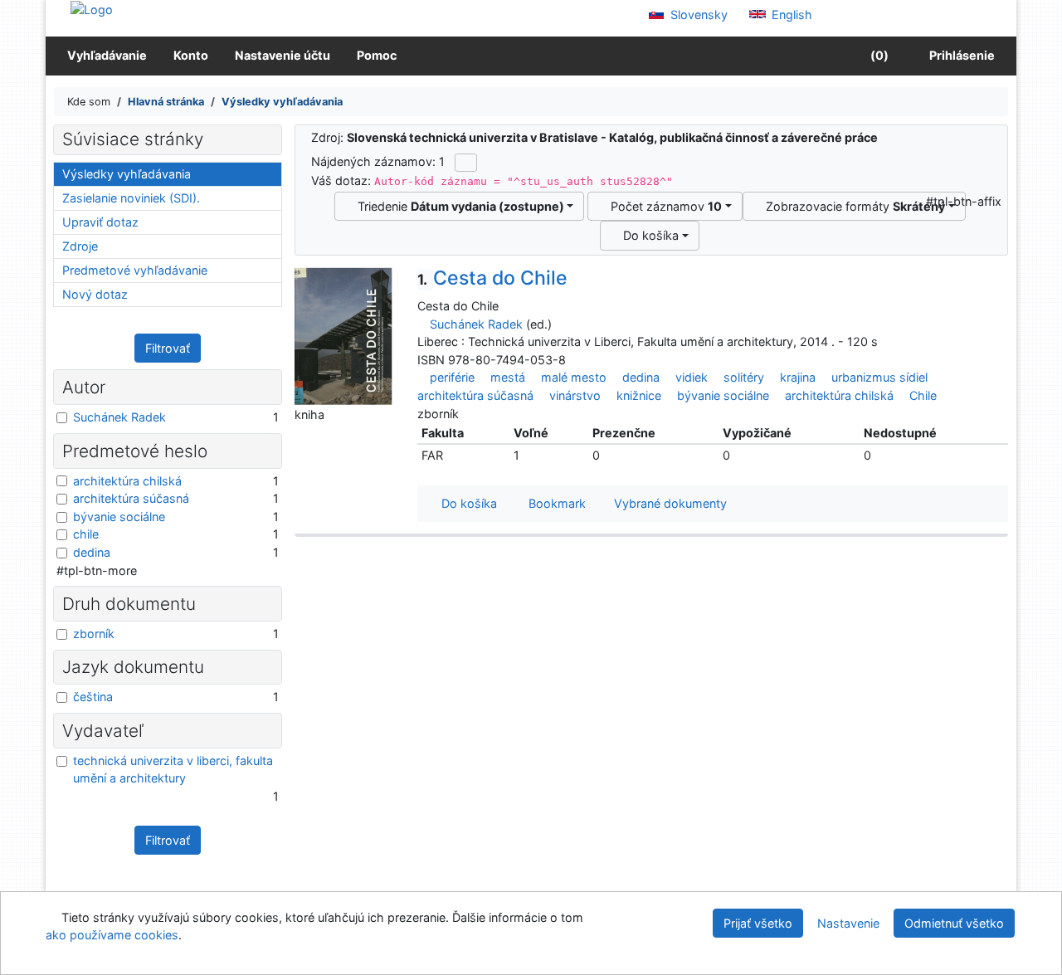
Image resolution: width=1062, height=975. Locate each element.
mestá (507, 377)
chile (86, 534)
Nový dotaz (95, 294)
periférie (452, 377)
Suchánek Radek (476, 324)
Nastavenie (848, 923)
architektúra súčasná (475, 395)
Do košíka (647, 235)
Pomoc (377, 55)
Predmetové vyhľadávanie (134, 270)
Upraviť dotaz (100, 222)
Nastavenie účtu (282, 55)
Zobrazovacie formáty (852, 206)
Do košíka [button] (466, 503)
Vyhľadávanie (107, 55)
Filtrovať (167, 348)
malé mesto (574, 377)
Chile (923, 395)
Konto (190, 55)
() (878, 55)
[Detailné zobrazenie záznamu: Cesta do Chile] (343, 336)
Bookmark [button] (554, 503)
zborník (93, 633)
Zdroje (80, 246)
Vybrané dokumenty (669, 503)
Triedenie (457, 206)
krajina (798, 377)
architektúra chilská (839, 395)
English (790, 14)
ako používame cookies (112, 935)
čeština (93, 697)
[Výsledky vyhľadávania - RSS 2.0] (466, 163)
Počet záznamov (663, 206)
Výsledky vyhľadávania (126, 174)
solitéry (743, 377)
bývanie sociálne (723, 395)
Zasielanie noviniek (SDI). (131, 198)
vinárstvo (575, 395)
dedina (641, 377)
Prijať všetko (757, 923)
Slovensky (697, 14)
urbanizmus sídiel (879, 377)
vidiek (691, 377)
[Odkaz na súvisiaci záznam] (421, 324)
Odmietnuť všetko (954, 923)
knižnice (638, 395)
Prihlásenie (959, 55)
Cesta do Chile (492, 278)
